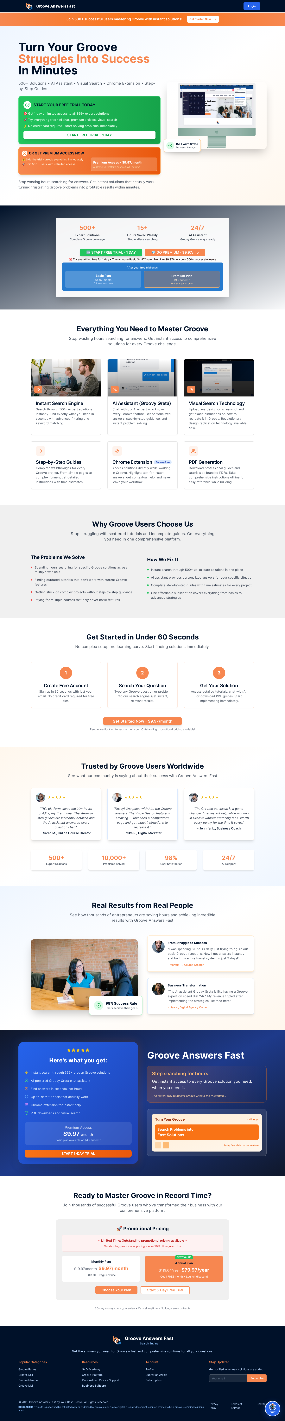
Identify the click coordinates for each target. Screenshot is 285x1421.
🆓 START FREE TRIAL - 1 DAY (111, 252)
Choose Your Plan (116, 1290)
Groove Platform (92, 1374)
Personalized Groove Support (100, 1380)
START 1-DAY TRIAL (78, 1154)
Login (252, 6)
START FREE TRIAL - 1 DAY (89, 135)
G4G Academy (91, 1369)
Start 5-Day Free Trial (165, 1290)
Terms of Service (236, 1405)
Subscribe (256, 1378)
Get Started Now (200, 19)
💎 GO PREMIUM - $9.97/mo (175, 252)
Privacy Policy (213, 1405)
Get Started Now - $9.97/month (142, 721)
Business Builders (94, 1385)
